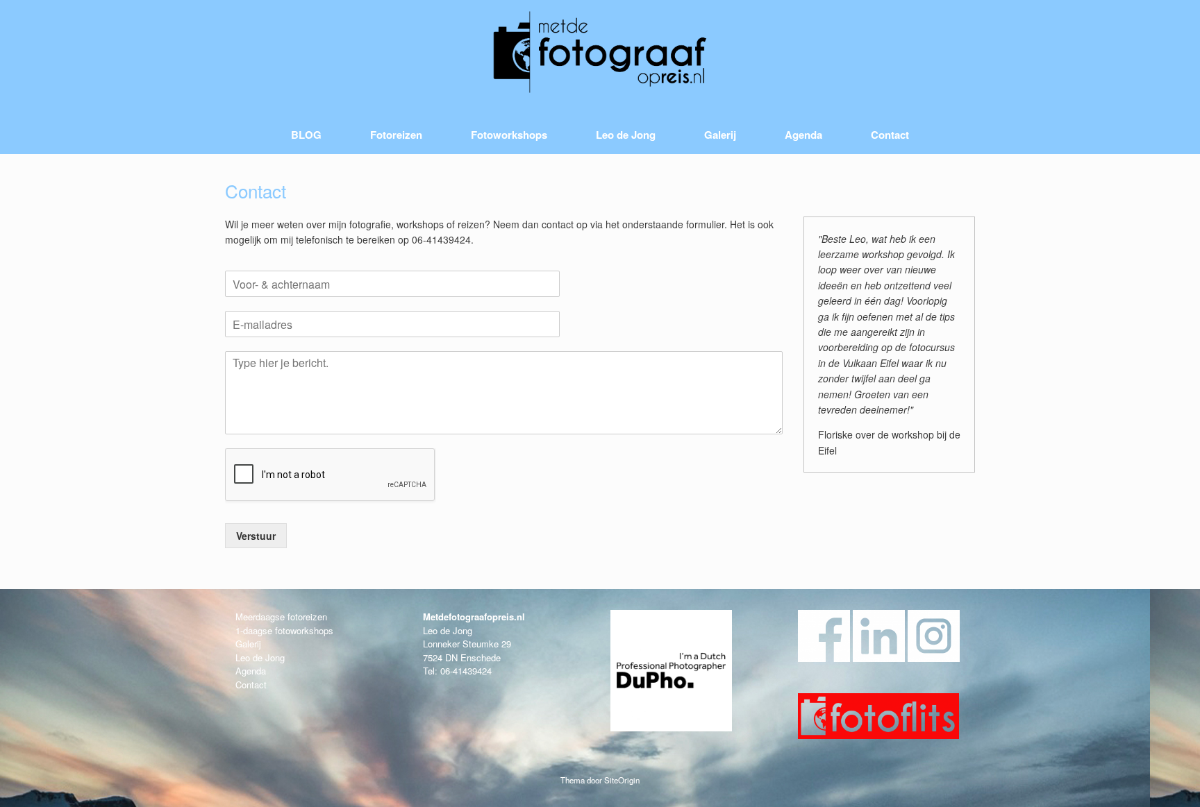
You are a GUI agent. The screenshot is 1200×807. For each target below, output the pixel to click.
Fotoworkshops (509, 134)
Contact (890, 134)
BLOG (306, 134)
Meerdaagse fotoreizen (281, 616)
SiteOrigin (622, 779)
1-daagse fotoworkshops (284, 630)
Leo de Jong (626, 134)
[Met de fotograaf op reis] (600, 52)
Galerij (720, 134)
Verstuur (256, 536)
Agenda (803, 134)
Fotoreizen (396, 134)
